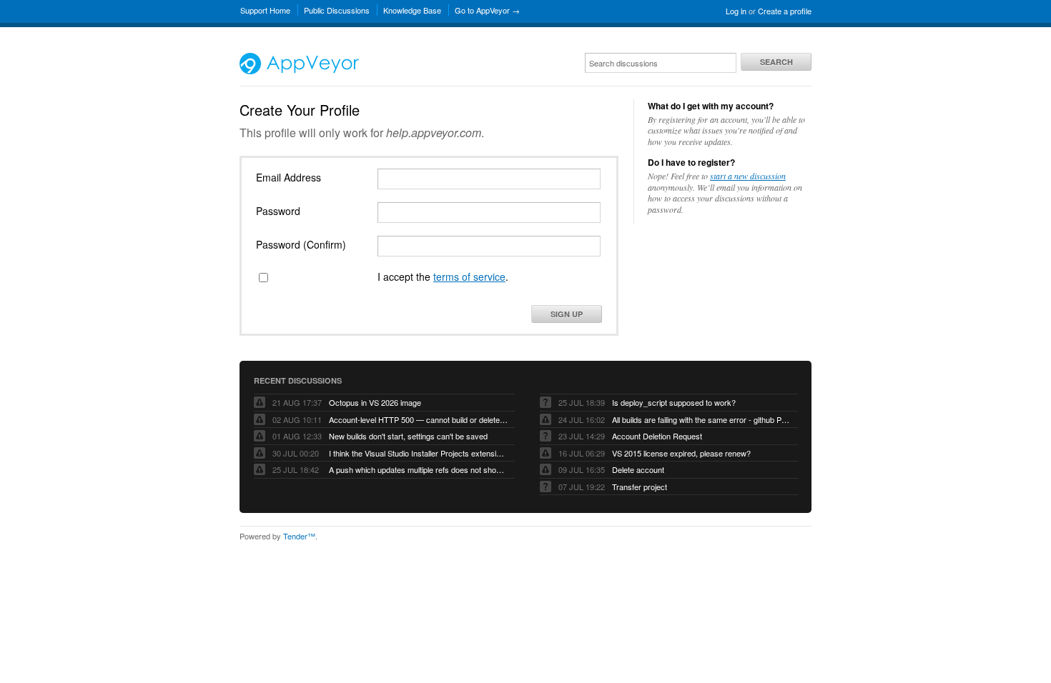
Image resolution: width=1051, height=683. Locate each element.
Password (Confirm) (301, 244)
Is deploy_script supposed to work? (674, 402)
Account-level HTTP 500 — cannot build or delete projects (418, 419)
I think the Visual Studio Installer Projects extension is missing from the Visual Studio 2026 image (418, 453)
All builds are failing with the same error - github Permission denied (701, 419)
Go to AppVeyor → (487, 10)
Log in (736, 10)
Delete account (638, 469)
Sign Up (567, 314)
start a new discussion (748, 175)
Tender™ (299, 536)
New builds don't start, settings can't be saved (408, 436)
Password (278, 211)
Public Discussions (337, 10)
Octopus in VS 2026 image (375, 402)
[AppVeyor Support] (299, 70)
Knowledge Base (412, 10)
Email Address (288, 177)
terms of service (469, 276)
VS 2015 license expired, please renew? (681, 453)
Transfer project (639, 486)
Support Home (265, 10)
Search (776, 61)
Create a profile (784, 10)
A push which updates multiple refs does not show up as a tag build (418, 469)
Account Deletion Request (657, 436)
